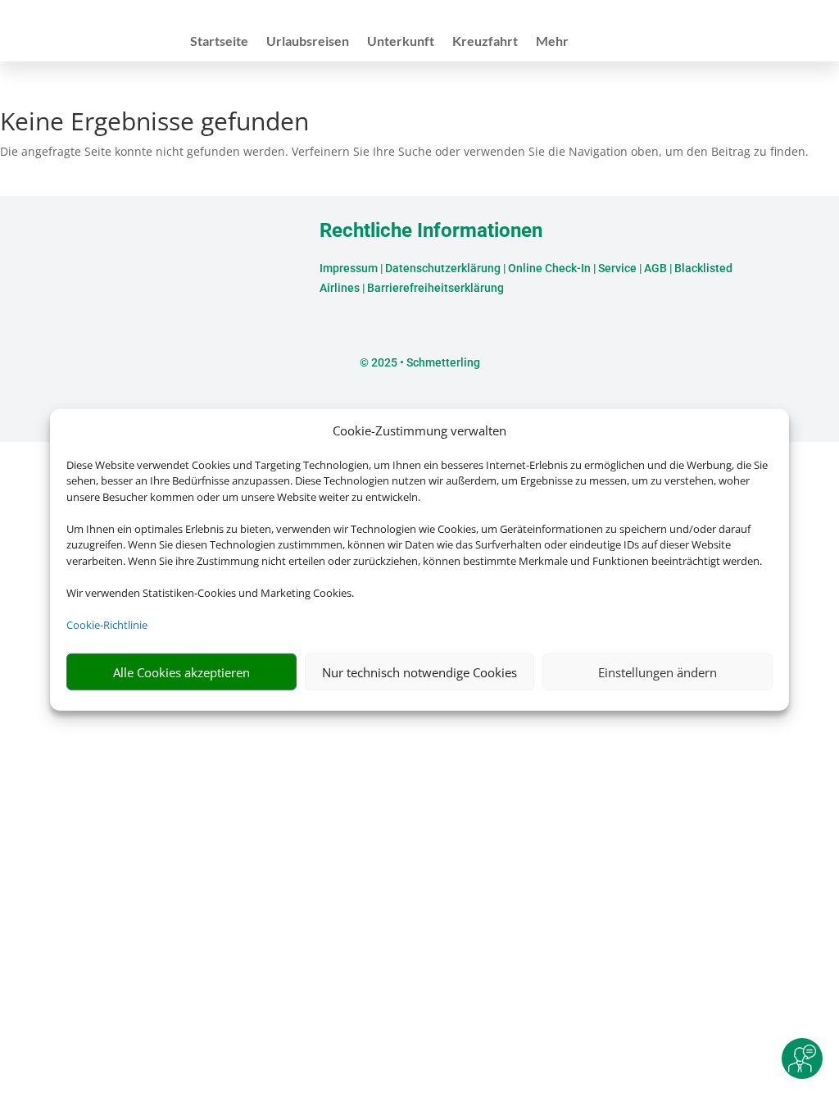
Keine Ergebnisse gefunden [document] (154, 123)
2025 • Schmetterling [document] (424, 362)
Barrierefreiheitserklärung (435, 287)
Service (617, 268)
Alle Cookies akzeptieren (181, 672)
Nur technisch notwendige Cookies (419, 672)
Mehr (552, 41)
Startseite (219, 41)
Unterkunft (400, 41)
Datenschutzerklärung (443, 268)
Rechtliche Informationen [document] (431, 231)
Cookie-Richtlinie (106, 624)
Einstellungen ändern (657, 672)
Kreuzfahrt (485, 41)
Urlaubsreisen (307, 41)
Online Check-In (549, 268)
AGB (655, 268)
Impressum (349, 268)
